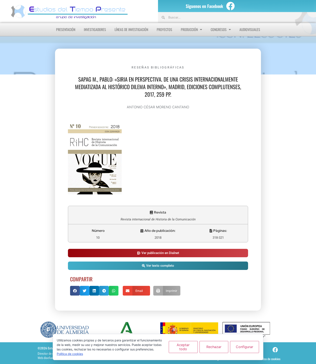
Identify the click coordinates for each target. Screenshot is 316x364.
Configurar (244, 347)
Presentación (65, 29)
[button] (158, 212)
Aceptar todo (183, 347)
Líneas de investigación (131, 29)
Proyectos (164, 29)
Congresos (219, 29)
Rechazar (213, 347)
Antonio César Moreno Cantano (158, 107)
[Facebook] (230, 6)
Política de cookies (269, 359)
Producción (189, 29)
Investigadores (95, 29)
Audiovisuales (249, 29)
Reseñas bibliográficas (158, 67)
